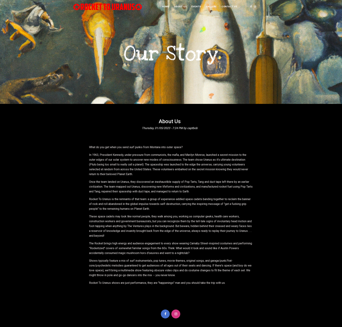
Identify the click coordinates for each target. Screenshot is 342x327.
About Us (180, 6)
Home (165, 6)
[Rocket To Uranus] (107, 6)
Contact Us (229, 6)
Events (196, 6)
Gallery (211, 6)
